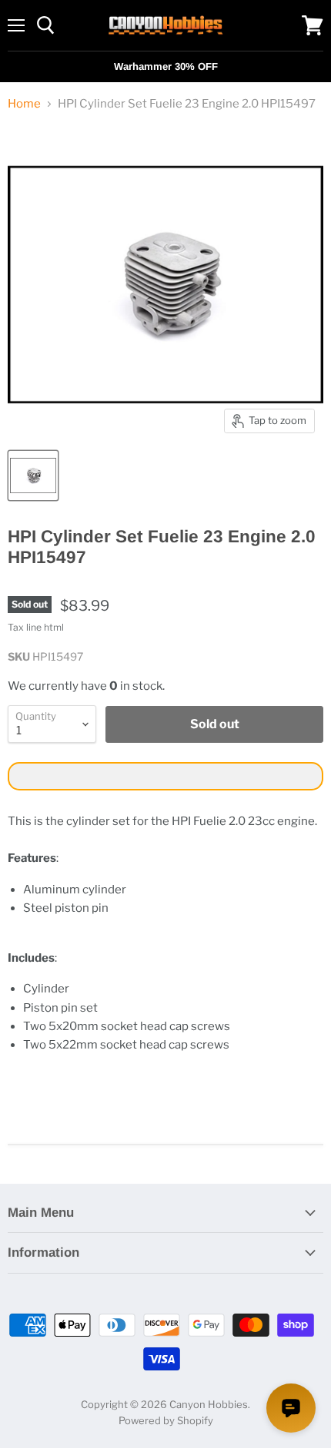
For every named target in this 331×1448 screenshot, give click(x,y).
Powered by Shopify (166, 1420)
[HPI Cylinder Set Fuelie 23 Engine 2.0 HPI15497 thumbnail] (33, 475)
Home (24, 104)
